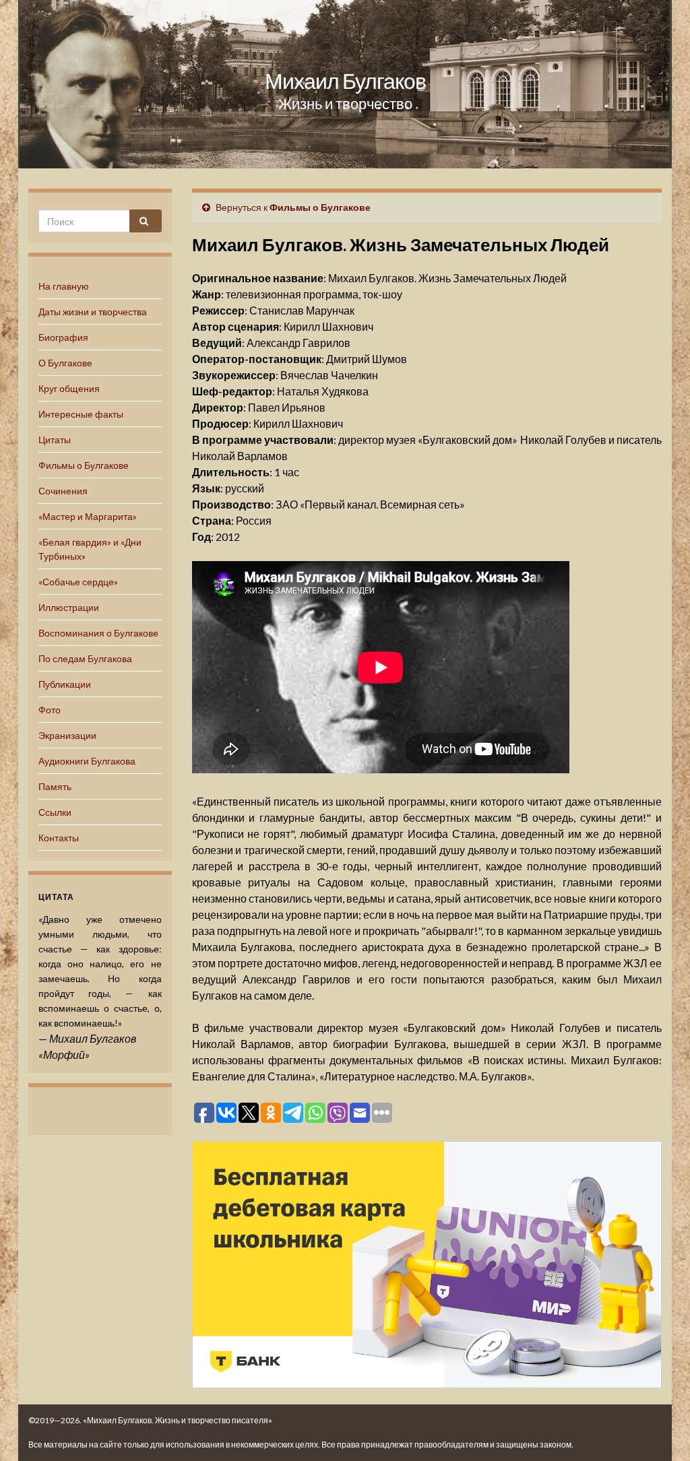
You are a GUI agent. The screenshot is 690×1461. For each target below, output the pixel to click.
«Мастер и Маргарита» (87, 516)
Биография (63, 337)
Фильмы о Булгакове (83, 465)
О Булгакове (65, 362)
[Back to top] (660, 1431)
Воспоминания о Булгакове (98, 633)
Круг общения (69, 388)
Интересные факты (80, 414)
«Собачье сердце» (78, 581)
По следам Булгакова (85, 658)
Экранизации (67, 735)
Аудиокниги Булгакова (86, 761)
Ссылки (54, 812)
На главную (63, 286)
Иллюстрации (68, 607)
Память (54, 786)
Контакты (58, 837)
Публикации (64, 684)
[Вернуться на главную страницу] (345, 84)
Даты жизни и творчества (92, 311)
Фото (49, 709)
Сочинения (63, 490)
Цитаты (54, 439)
